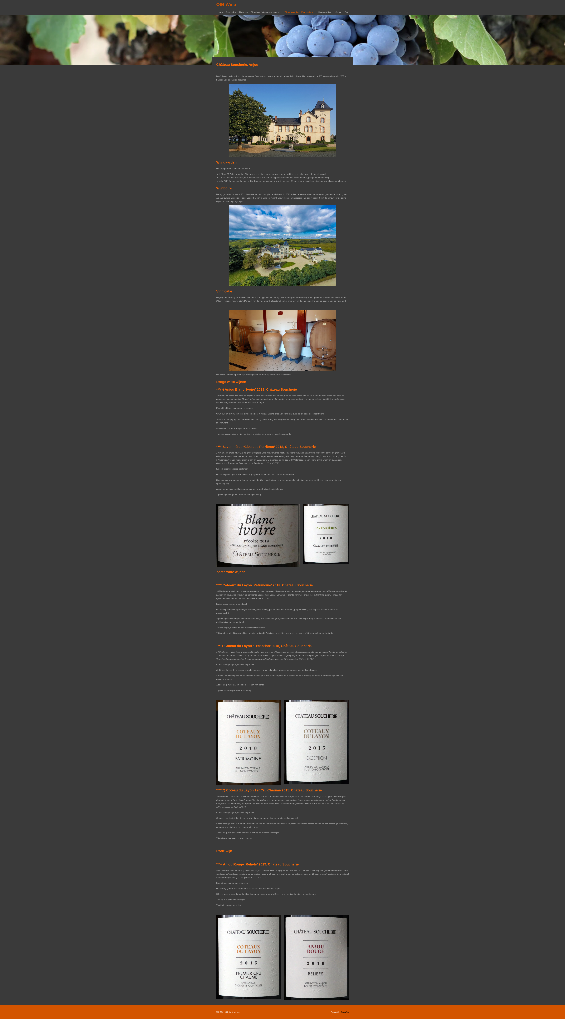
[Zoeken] (346, 12)
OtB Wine (226, 4)
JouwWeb (345, 1012)
